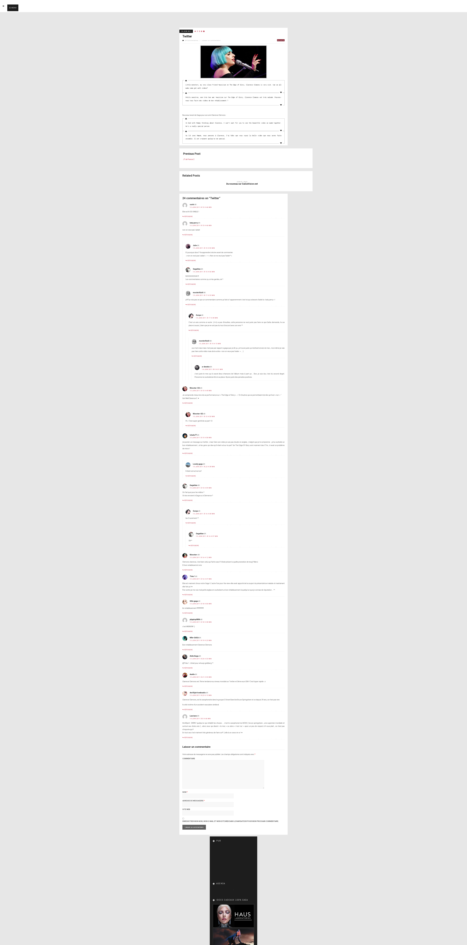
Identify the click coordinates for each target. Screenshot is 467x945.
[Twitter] (195, 31)
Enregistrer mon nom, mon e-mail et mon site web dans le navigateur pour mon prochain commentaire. (230, 821)
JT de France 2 (188, 159)
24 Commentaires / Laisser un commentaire (202, 40)
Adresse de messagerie (193, 801)
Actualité (281, 40)
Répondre (188, 216)
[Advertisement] (233, 860)
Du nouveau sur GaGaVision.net (242, 184)
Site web (186, 809)
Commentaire (188, 759)
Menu (14, 8)
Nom (185, 792)
